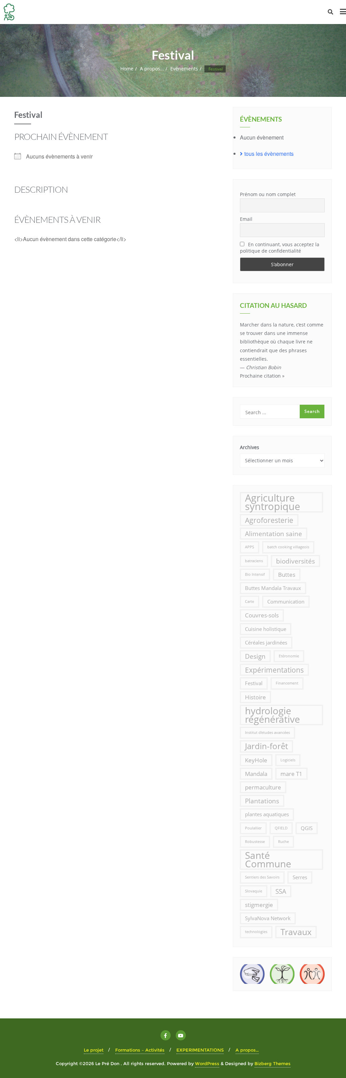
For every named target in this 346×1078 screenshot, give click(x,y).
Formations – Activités (140, 1050)
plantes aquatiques (267, 814)
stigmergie (259, 905)
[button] (248, 974)
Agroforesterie (269, 520)
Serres (300, 877)
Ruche (283, 841)
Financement (287, 683)
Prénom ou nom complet (268, 194)
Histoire (255, 697)
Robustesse (255, 841)
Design (255, 656)
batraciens (254, 560)
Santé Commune (268, 859)
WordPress (207, 1063)
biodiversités (295, 561)
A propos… (152, 68)
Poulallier (253, 828)
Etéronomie (289, 656)
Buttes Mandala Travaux (273, 588)
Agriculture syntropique (272, 502)
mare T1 (291, 774)
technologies (256, 931)
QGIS (307, 828)
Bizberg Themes (272, 1063)
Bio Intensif (255, 574)
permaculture (263, 787)
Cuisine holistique (265, 629)
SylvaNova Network (268, 918)
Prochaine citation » (262, 376)
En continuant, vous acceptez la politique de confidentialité (279, 247)
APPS (249, 547)
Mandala (256, 774)
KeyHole (256, 760)
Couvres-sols (262, 615)
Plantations (262, 800)
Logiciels (287, 760)
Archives (249, 447)
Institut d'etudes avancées (267, 732)
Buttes (286, 574)
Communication (285, 601)
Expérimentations (274, 670)
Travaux (296, 931)
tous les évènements (269, 153)
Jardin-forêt (266, 746)
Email (246, 219)
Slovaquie (253, 891)
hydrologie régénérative (272, 715)
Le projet (93, 1050)
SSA (280, 891)
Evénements (184, 68)
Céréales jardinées (266, 642)
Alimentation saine (273, 533)
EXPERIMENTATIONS (200, 1050)
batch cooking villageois (288, 547)
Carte (249, 601)
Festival (254, 683)
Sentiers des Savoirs (262, 877)
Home (126, 68)
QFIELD (281, 828)
